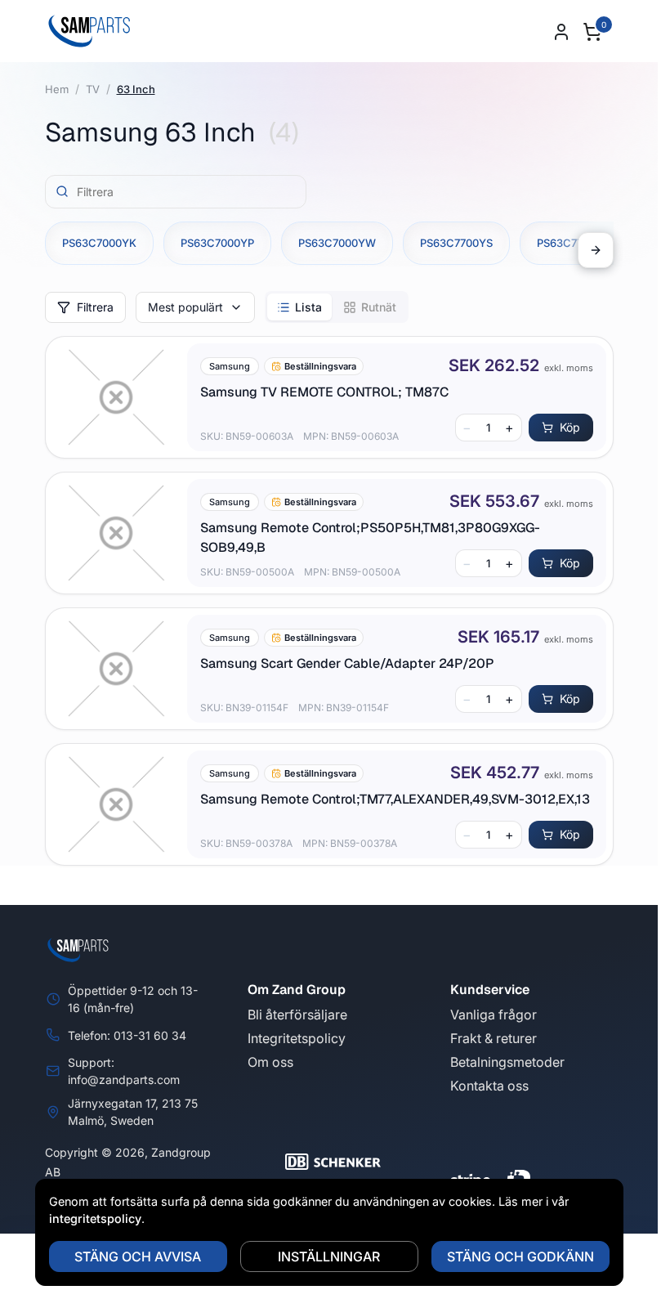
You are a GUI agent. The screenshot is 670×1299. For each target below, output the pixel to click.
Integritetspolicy (297, 1038)
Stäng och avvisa (137, 1256)
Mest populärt (185, 307)
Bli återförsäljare (297, 1014)
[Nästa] (596, 250)
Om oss (270, 1062)
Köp (570, 427)
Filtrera (95, 307)
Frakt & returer (493, 1038)
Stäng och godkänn (520, 1256)
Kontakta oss (489, 1085)
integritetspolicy (95, 1218)
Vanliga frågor (493, 1014)
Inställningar (329, 1256)
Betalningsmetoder (507, 1062)
